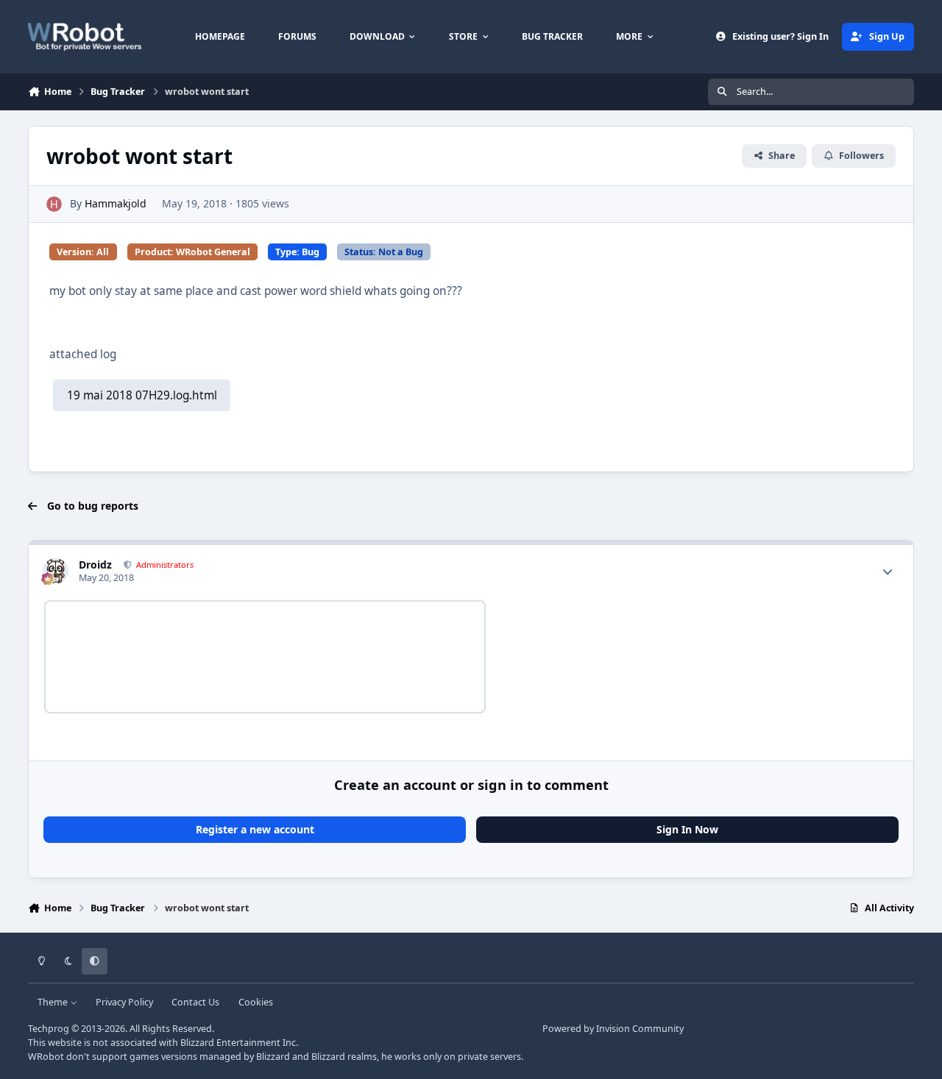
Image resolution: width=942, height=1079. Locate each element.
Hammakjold (115, 203)
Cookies (255, 1002)
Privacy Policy (124, 1002)
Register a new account (255, 829)
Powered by (613, 1028)
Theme (54, 1002)
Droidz (95, 564)
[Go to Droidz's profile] (55, 571)
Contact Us (195, 1002)
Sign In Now (687, 829)
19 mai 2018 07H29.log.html (142, 395)
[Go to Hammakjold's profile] (54, 204)
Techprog (48, 1028)
